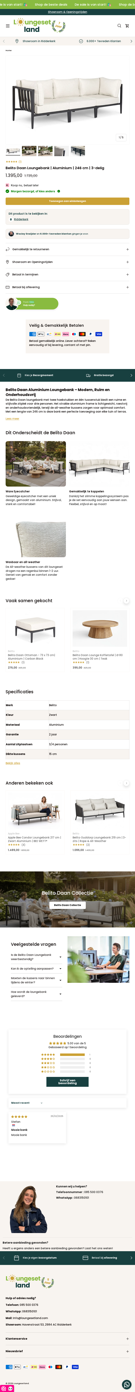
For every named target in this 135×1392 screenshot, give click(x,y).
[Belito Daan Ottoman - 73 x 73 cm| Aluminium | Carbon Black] (35, 628)
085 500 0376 (93, 1192)
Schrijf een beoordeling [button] (67, 1081)
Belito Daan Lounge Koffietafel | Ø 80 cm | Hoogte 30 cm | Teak (98, 656)
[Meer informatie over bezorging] (58, 191)
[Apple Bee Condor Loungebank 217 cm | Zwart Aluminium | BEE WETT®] (35, 811)
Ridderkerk (21, 219)
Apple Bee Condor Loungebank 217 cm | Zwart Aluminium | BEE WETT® (34, 839)
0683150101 (81, 1198)
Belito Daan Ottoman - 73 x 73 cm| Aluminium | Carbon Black (31, 656)
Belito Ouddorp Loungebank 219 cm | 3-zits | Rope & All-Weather (99, 839)
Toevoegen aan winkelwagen (67, 201)
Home (9, 50)
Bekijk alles (13, 763)
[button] (127, 26)
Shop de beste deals (51, 4)
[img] (19, 1116)
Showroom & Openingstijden (67, 12)
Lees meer (12, 418)
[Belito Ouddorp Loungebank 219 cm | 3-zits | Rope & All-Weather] (100, 811)
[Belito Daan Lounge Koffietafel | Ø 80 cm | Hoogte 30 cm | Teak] (100, 628)
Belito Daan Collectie (67, 905)
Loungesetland (21, 1383)
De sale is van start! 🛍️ (93, 4)
